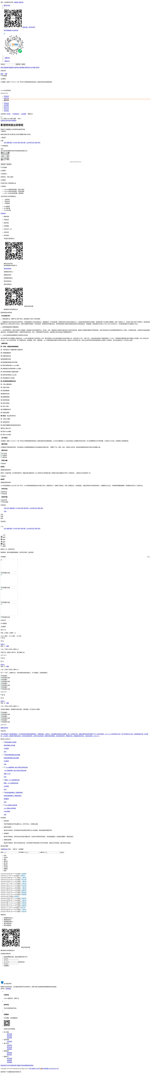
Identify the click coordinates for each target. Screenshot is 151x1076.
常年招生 (22, 129)
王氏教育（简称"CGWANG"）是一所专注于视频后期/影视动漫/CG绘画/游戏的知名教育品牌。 (27, 82)
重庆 (10, 142)
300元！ (26, 956)
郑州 (39, 142)
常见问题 (9, 1058)
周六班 (9, 134)
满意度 (8, 206)
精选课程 (22, 67)
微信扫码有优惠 (28, 306)
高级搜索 (5, 67)
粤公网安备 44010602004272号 (50, 1068)
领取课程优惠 (8, 278)
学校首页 (6, 96)
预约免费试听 (7, 268)
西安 (36, 142)
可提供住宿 (17, 129)
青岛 (22, 142)
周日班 (13, 134)
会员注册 (9, 1034)
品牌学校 (16, 67)
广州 (13, 142)
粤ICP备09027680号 (34, 1068)
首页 (2, 67)
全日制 (18, 134)
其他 (25, 134)
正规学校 (3, 120)
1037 (2, 118)
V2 (6, 173)
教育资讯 (27, 67)
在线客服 (9, 1062)
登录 (2, 73)
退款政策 (9, 1053)
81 (1, 186)
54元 (3, 150)
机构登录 (30, 1065)
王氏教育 (3, 79)
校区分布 (6, 107)
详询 (2, 149)
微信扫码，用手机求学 (29, 27)
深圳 (30, 142)
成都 (8, 142)
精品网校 (11, 67)
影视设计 (5, 849)
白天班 (29, 134)
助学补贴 (8, 120)
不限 (5, 508)
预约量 (8, 208)
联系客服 (8, 988)
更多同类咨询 (7, 281)
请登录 (16, 2)
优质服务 (13, 120)
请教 (7, 646)
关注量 (9, 210)
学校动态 (6, 103)
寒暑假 (22, 134)
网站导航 (3, 1065)
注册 (6, 73)
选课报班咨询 (8, 271)
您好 (2, 2)
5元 (13, 238)
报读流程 (9, 1036)
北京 (5, 142)
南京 (19, 142)
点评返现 (9, 1041)
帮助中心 (7, 61)
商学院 (37, 67)
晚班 (2, 134)
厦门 (25, 142)
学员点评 (6, 109)
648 (8, 118)
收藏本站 (7, 58)
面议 (10, 129)
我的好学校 (7, 5)
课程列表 (6, 100)
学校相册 (6, 105)
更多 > (148, 556)
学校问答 (6, 110)
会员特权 (9, 1037)
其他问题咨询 (7, 284)
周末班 (5, 134)
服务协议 (9, 1054)
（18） (11, 229)
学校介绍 (6, 98)
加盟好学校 (20, 1065)
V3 (4, 193)
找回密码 (9, 1060)
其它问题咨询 (7, 925)
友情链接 (25, 1065)
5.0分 (2, 649)
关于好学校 (9, 1065)
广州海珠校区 (4, 145)
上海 (27, 142)
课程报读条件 (7, 275)
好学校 (8, 114)
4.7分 (4, 629)
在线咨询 (3, 213)
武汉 (33, 142)
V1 (4, 189)
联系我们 (14, 1065)
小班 (12, 129)
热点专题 (32, 67)
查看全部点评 (4, 727)
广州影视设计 (16, 114)
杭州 (16, 142)
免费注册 (20, 2)
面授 (7, 129)
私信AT (3, 644)
